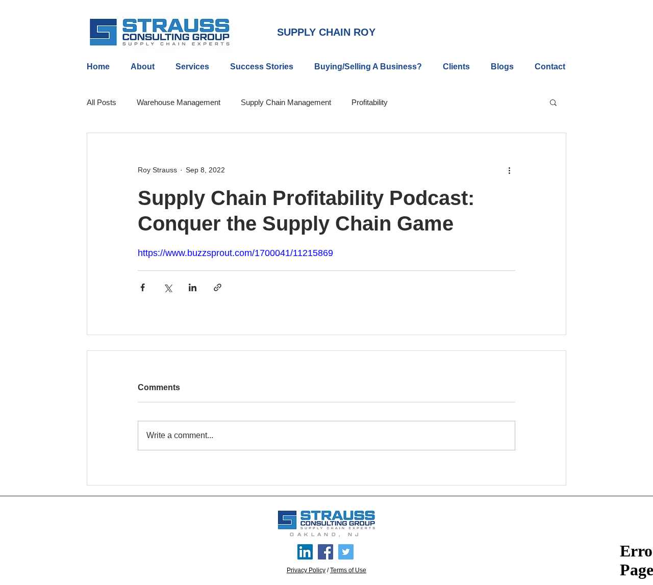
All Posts (101, 102)
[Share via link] (217, 287)
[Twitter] (346, 551)
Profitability (369, 102)
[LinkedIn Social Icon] (305, 551)
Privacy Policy (306, 570)
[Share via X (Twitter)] (167, 287)
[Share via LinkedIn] (192, 287)
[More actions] (509, 170)
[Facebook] (325, 551)
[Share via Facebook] (142, 287)
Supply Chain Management (286, 102)
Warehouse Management (178, 102)
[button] (553, 102)
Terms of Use (348, 570)
